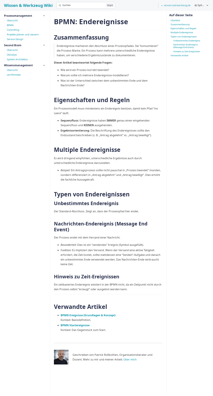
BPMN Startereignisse (75, 325)
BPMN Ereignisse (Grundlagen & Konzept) (88, 315)
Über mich (130, 359)
